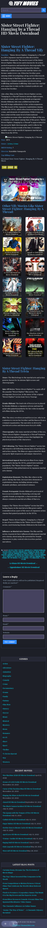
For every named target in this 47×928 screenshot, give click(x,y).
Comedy (6, 680)
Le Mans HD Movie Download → (23, 563)
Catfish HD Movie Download (14, 820)
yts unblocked (34, 558)
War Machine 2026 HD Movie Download (19, 775)
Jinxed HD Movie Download (14, 802)
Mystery (6, 725)
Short (5, 741)
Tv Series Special (10, 754)
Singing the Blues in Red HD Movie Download (21, 795)
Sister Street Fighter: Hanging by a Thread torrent (24, 552)
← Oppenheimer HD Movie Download (24, 567)
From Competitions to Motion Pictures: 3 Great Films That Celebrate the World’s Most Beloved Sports (22, 886)
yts (19, 558)
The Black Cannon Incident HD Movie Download (22, 806)
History (6, 709)
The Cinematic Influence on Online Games (19, 906)
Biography (7, 676)
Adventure (7, 668)
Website (6, 633)
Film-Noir (7, 705)
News (5, 729)
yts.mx (23, 559)
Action (10, 144)
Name (6, 616)
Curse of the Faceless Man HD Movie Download (22, 789)
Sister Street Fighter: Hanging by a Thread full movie (21, 552)
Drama (5, 692)
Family (5, 696)
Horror (6, 713)
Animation (7, 672)
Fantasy (6, 701)
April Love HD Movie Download (15, 834)
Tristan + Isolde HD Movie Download (17, 839)
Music (5, 717)
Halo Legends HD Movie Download (17, 847)
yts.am (42, 558)
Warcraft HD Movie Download (15, 851)
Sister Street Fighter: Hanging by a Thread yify (22, 554)
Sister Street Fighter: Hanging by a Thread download (26, 550)
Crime (15, 144)
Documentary (8, 688)
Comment (7, 587)
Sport (5, 745)
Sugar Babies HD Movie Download (16, 824)
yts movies (25, 558)
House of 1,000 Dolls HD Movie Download (19, 782)
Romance (6, 733)
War (4, 758)
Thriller (6, 750)
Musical (6, 721)
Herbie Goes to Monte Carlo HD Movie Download (22, 828)
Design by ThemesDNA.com (23, 925)
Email (6, 624)
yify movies (14, 558)
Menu (8, 16)
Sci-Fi (5, 737)
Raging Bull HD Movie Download (16, 843)
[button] (9, 924)
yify (9, 558)
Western (6, 762)
